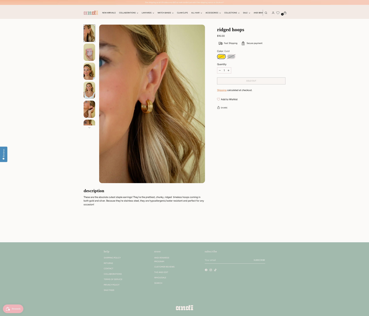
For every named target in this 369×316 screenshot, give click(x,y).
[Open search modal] (266, 13)
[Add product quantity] (219, 70)
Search (158, 283)
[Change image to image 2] (89, 52)
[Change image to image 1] (89, 33)
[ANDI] (91, 13)
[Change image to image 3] (89, 71)
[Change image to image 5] (89, 109)
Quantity (221, 64)
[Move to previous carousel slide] (276, 232)
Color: (223, 51)
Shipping (222, 90)
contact (108, 268)
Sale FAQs (109, 290)
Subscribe (259, 260)
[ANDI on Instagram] (211, 270)
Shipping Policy (112, 258)
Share (224, 108)
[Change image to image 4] (89, 90)
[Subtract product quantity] (228, 70)
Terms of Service (113, 279)
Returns (108, 263)
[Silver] (231, 56)
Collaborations (113, 274)
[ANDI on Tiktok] (215, 270)
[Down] (89, 127)
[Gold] (221, 56)
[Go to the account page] (272, 13)
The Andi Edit (161, 272)
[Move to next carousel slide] (282, 232)
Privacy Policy (111, 285)
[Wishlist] (277, 13)
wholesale (160, 277)
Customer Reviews (164, 267)
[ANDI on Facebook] (206, 270)
